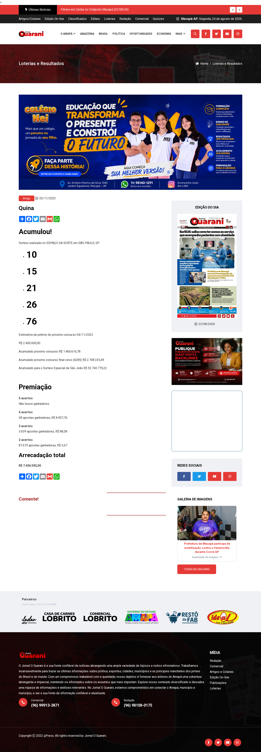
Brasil (103, 33)
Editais (95, 19)
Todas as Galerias (197, 569)
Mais (179, 33)
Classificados (77, 19)
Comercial (142, 19)
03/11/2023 (47, 198)
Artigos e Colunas (221, 672)
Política (119, 33)
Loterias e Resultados (227, 63)
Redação (125, 19)
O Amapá (66, 33)
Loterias (109, 19)
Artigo (26, 198)
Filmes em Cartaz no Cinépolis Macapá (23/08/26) (95, 9)
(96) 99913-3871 (45, 705)
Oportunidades (141, 33)
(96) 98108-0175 (138, 705)
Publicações (218, 683)
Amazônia (87, 33)
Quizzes (158, 19)
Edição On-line (54, 19)
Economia (164, 33)
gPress (49, 736)
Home (204, 63)
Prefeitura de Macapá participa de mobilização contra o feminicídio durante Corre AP (207, 548)
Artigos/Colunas (30, 19)
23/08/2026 (207, 324)
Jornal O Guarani (95, 736)
